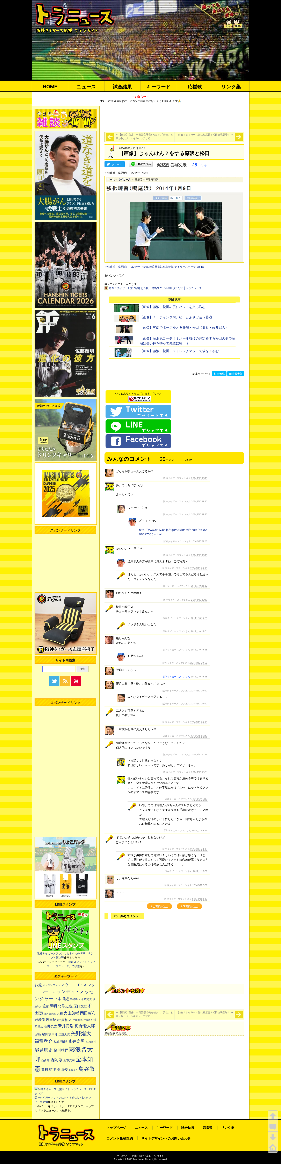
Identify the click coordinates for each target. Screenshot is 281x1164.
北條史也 (65, 1006)
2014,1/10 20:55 (198, 662)
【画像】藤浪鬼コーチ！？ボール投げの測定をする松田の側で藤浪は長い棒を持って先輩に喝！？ (187, 340)
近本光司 (69, 1060)
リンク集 (231, 87)
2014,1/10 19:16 (199, 514)
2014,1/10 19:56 (199, 676)
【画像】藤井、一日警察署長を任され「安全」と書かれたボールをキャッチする (144, 136)
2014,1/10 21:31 (199, 772)
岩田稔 (51, 1020)
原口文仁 (80, 1006)
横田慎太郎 (50, 1034)
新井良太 (50, 1026)
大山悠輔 (71, 1013)
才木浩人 (88, 1020)
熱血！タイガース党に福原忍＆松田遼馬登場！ (205, 134)
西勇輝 (45, 1060)
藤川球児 (60, 1050)
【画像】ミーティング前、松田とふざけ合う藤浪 (176, 317)
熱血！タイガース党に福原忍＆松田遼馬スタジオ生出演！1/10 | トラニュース (155, 288)
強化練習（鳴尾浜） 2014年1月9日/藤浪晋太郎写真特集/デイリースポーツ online (154, 266)
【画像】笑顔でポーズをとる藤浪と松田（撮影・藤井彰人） (184, 327)
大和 (60, 1013)
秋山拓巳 (60, 1041)
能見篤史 (44, 1050)
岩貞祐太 (64, 1019)
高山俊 (62, 1069)
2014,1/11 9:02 (199, 899)
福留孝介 (44, 1041)
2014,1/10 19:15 (199, 478)
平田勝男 (78, 1020)
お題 (38, 985)
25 (199, 164)
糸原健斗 (91, 1041)
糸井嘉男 (76, 1041)
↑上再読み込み (159, 906)
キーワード (158, 87)
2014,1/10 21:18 (199, 754)
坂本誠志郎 (50, 1013)
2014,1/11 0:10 (200, 798)
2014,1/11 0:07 (199, 885)
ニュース (86, 87)
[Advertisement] (174, 118)
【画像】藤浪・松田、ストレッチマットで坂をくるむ (179, 351)
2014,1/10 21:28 (199, 585)
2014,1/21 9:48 (199, 830)
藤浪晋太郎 (236, 373)
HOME (50, 87)
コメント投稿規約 (120, 1138)
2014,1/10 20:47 (198, 735)
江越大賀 (64, 1034)
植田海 (38, 1034)
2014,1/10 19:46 (199, 649)
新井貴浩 (66, 1026)
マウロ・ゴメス (74, 984)
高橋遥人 (73, 1069)
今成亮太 (86, 999)
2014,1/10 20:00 (198, 568)
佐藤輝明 (49, 1006)
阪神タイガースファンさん (176, 676)
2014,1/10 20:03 (198, 722)
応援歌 (195, 87)
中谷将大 (75, 999)
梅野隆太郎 (84, 1025)
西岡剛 (56, 1059)
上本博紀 (61, 999)
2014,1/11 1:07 (200, 871)
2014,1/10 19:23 (199, 618)
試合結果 (122, 87)
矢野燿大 (81, 1033)
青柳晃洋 (48, 1069)
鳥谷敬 (87, 1069)
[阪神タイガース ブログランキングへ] (139, 397)
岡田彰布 (88, 1013)
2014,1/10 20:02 (198, 690)
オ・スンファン (51, 985)
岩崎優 (40, 1020)
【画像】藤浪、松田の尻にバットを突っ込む (173, 307)
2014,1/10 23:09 (198, 849)
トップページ (116, 1127)
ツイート (116, 164)
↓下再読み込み (189, 906)
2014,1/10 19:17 (199, 541)
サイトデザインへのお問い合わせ (166, 1138)
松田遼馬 (219, 373)
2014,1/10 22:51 (199, 631)
